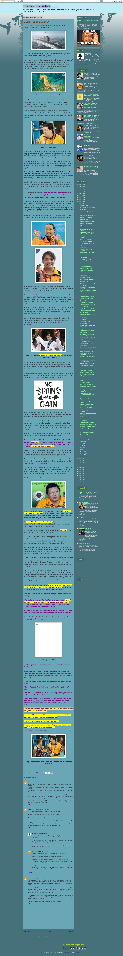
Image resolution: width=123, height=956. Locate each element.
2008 (80, 475)
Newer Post (27, 931)
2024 (80, 189)
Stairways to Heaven (85, 277)
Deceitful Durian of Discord (91, 94)
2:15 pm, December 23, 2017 (46, 833)
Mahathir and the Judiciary (87, 221)
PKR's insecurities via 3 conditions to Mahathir (86, 226)
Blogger (78, 952)
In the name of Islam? (85, 341)
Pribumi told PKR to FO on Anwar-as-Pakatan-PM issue (87, 233)
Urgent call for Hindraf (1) (86, 399)
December (83, 205)
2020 (80, 197)
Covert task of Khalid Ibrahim (87, 407)
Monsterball (31, 782)
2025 (80, 186)
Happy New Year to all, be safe (87, 207)
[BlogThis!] (48, 773)
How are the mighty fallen (86, 351)
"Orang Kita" (83, 300)
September (83, 439)
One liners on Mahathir (86, 217)
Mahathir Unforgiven (89, 156)
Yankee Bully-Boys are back (87, 306)
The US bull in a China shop (85, 492)
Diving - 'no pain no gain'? (87, 279)
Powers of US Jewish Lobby (87, 296)
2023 (80, 191)
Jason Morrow (66, 952)
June (81, 445)
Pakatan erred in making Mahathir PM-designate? (87, 394)
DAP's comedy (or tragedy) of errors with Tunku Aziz (91, 116)
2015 (80, 460)
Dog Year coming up (85, 416)
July (81, 443)
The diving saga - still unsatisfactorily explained (87, 260)
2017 (80, 203)
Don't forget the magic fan (86, 384)
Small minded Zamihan (86, 241)
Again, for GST (88, 145)
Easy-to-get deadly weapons (87, 422)
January (82, 456)
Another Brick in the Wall (85, 528)
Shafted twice (83, 332)
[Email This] (46, 773)
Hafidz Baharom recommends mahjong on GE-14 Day (87, 284)
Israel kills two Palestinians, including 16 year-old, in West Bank (91, 168)
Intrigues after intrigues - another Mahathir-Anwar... (87, 329)
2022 (80, 193)
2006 (80, 480)
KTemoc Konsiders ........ (41, 6)
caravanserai (82, 517)
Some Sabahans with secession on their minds (88, 360)
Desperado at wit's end (86, 219)
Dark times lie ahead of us (90, 73)
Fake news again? (84, 396)
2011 (80, 469)
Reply (29, 804)
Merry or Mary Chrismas (86, 268)
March (82, 451)
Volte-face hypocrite (85, 382)
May (81, 447)
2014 (80, 463)
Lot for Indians (83, 247)
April (81, 449)
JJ (32, 851)
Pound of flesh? (84, 345)
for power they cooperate (85, 518)
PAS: (90, 135)
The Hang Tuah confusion (86, 343)
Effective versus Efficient (86, 298)
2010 (80, 471)
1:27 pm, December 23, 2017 (42, 809)
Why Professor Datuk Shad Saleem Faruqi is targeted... (87, 309)
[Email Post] (43, 772)
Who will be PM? (84, 312)
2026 (80, 184)
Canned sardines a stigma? (87, 432)
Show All (98, 554)
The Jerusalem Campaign (86, 302)
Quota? (82, 380)
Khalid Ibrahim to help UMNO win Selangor (87, 419)
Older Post (70, 931)
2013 (80, 465)
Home (49, 931)
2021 (80, 195)
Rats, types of (83, 263)
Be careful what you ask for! (91, 125)
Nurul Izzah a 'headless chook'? (88, 372)
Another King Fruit (84, 323)
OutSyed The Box (83, 502)
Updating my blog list (85, 239)
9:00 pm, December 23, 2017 (41, 851)
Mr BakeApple (83, 209)
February (82, 454)
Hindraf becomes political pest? (88, 424)
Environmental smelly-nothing (88, 215)
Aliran (80, 491)
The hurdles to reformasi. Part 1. (86, 545)
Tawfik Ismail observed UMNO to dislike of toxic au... (87, 369)
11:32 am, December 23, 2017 (42, 782)
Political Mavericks (85, 321)
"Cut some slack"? (84, 281)
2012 (80, 467)
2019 (80, 199)
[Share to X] (49, 773)
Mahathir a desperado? (86, 223)
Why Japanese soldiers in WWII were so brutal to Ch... (88, 348)
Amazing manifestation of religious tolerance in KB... (87, 265)
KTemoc (34, 833)
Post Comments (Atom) (52, 937)
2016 (80, 458)
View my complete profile (83, 64)
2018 (80, 201)
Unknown (30, 878)
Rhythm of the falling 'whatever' (88, 426)
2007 (80, 477)
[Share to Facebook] (51, 773)
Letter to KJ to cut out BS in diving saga (87, 271)
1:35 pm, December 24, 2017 (40, 878)
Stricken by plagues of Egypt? (87, 304)
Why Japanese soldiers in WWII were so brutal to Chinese (90, 105)
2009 (80, 473)
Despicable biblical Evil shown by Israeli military (88, 288)
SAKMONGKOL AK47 (84, 543)
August (82, 441)
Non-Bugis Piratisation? (86, 378)
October (82, 437)
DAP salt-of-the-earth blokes (87, 363)
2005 (80, 482)
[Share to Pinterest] (52, 773)
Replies (31, 830)
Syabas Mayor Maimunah (86, 294)
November (83, 434)
